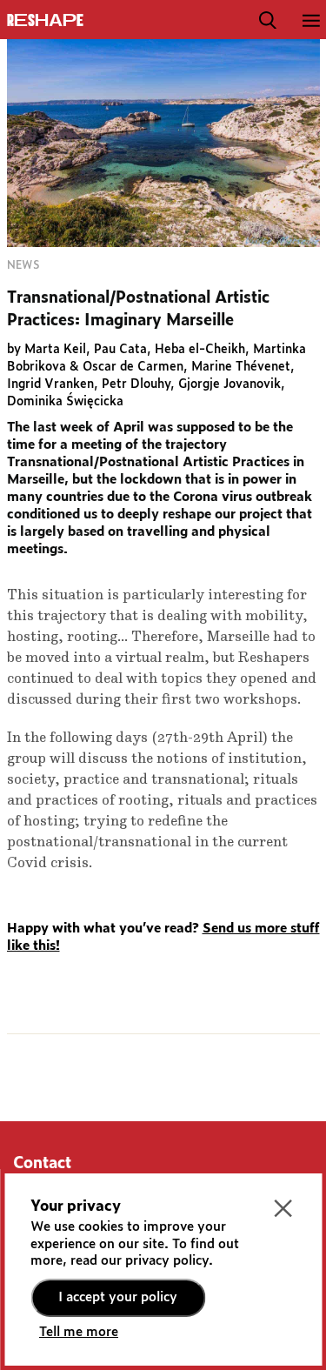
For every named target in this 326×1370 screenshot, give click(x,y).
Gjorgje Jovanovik (229, 384)
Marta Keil (55, 350)
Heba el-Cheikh (200, 350)
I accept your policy (117, 1297)
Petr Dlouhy (136, 384)
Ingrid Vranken (50, 384)
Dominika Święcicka (65, 402)
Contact (42, 1164)
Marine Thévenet (240, 367)
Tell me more (78, 1332)
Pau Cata (120, 350)
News (23, 265)
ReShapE (45, 20)
